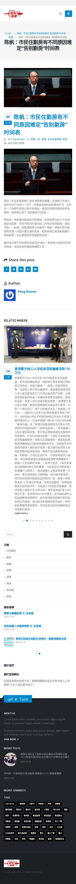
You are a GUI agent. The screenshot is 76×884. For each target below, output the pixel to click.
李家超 (8, 875)
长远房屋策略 (55, 139)
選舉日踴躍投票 (16, 695)
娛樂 (9, 618)
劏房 (44, 139)
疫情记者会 (26, 881)
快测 (7, 870)
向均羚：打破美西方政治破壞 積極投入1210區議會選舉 (38, 683)
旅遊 (9, 631)
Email (35, 269)
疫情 (16, 881)
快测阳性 (16, 870)
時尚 (9, 637)
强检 (66, 864)
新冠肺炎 (58, 870)
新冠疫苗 (47, 870)
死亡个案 (58, 875)
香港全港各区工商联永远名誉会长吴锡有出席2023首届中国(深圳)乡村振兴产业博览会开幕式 (47, 669)
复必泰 (37, 864)
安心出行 (56, 864)
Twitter (13, 269)
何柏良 (41, 858)
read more (21, 567)
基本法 (28, 864)
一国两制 (21, 858)
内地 (49, 858)
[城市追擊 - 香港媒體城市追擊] (13, 14)
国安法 (18, 864)
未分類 (10, 644)
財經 (9, 650)
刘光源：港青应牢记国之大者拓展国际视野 (43, 371)
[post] (12, 671)
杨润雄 (17, 875)
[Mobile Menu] (68, 13)
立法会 (59, 881)
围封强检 (8, 864)
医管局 (57, 858)
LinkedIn (21, 269)
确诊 (44, 881)
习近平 (31, 858)
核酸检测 (38, 875)
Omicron (9, 858)
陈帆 (65, 139)
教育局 (26, 870)
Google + (28, 269)
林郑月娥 (27, 875)
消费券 (8, 881)
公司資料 (11, 605)
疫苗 (36, 881)
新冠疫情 (36, 870)
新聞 (33, 139)
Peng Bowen (18, 139)
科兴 (51, 881)
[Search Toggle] (60, 14)
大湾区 (46, 864)
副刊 (9, 611)
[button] (24, 574)
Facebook (6, 269)
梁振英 (48, 875)
